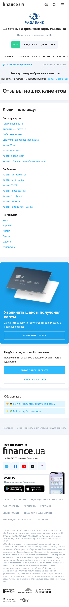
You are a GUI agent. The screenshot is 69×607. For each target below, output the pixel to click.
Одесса (7, 241)
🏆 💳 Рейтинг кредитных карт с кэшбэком (30, 403)
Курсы (36, 56)
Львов (6, 236)
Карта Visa (9, 145)
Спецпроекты (11, 513)
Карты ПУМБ (10, 185)
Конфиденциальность (17, 520)
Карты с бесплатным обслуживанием (24, 161)
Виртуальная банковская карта (21, 139)
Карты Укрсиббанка (14, 190)
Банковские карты (24, 428)
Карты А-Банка (11, 201)
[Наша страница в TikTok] (33, 466)
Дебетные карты (12, 134)
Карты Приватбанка (14, 174)
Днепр (6, 230)
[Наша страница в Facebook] (15, 466)
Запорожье (9, 247)
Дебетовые (49, 44)
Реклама (45, 506)
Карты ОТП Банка (13, 196)
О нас (6, 499)
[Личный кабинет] (46, 4)
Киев (5, 220)
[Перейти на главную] (13, 4)
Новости (48, 56)
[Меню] (62, 4)
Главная (8, 56)
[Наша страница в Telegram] (7, 466)
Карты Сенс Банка (13, 179)
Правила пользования (38, 513)
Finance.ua (8, 428)
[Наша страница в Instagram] (42, 466)
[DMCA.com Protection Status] (9, 590)
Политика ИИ (11, 506)
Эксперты (30, 506)
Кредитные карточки (15, 129)
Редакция (20, 499)
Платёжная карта (13, 123)
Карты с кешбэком (13, 155)
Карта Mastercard (13, 150)
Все (15, 44)
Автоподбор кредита (34, 370)
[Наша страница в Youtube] (24, 466)
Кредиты (62, 56)
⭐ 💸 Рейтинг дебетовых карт (23, 411)
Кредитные (29, 44)
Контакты (42, 520)
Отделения (23, 56)
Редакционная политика (47, 499)
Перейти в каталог (34, 380)
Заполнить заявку (34, 335)
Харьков (7, 225)
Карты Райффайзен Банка (18, 206)
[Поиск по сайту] (54, 4)
